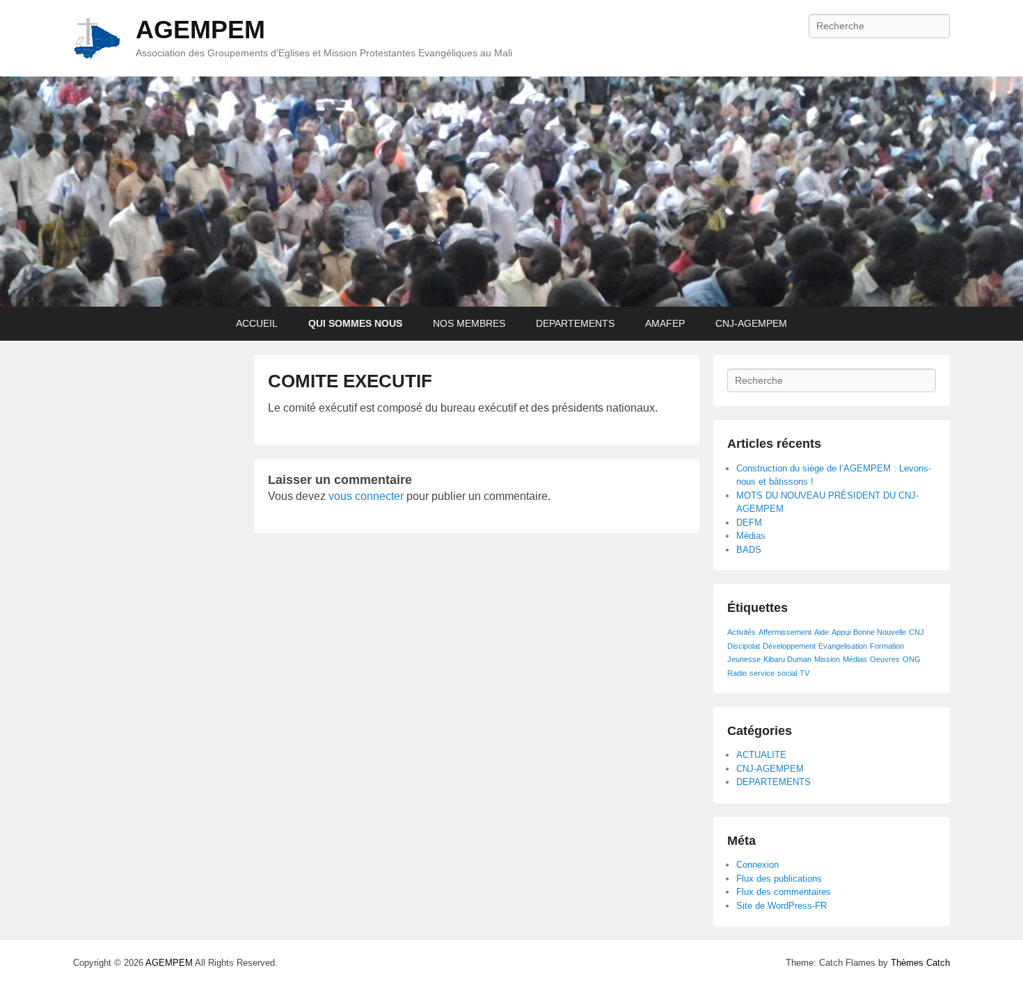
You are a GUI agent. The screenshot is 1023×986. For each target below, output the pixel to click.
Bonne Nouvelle (879, 632)
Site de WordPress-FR (781, 905)
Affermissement (785, 632)
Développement (789, 646)
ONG (912, 659)
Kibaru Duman (787, 659)
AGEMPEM (200, 29)
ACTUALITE (761, 755)
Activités (741, 632)
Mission (827, 659)
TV (804, 673)
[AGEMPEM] (511, 191)
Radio (737, 673)
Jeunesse (744, 659)
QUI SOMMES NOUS (355, 323)
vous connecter (366, 496)
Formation (887, 646)
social (787, 673)
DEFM (749, 522)
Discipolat (743, 646)
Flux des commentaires (783, 892)
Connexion (757, 864)
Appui (841, 632)
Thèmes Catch (920, 962)
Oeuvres (885, 659)
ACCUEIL (257, 323)
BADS (748, 549)
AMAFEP (665, 323)
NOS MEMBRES (469, 323)
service (762, 673)
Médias (751, 536)
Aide (821, 632)
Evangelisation (842, 646)
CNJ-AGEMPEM (751, 323)
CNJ (916, 632)
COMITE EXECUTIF (350, 381)
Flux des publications (779, 878)
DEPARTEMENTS (575, 323)
